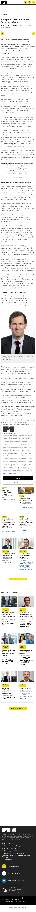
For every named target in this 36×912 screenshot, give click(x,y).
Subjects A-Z (27, 898)
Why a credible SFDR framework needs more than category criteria (8, 652)
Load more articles (18, 579)
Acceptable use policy (8, 901)
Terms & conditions (21, 901)
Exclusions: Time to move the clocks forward (25, 652)
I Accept (18, 478)
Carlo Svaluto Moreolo (26, 563)
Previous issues (6, 898)
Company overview (9, 848)
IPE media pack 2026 (10, 851)
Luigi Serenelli (27, 507)
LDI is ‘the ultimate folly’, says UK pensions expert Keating (8, 491)
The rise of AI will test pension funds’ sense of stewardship (26, 690)
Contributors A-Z (16, 898)
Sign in (10, 30)
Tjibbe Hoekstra (23, 530)
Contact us (6, 843)
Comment (5, 14)
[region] (18, 456)
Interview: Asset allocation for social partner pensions (25, 500)
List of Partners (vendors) (9, 473)
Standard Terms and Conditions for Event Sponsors (16, 856)
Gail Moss (7, 562)
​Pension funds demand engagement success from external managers (26, 521)
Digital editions (8, 859)
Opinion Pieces (5, 609)
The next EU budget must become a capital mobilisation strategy (8, 615)
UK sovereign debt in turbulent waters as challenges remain (8, 555)
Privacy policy (5, 899)
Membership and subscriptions (13, 846)
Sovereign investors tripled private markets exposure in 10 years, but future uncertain (8, 522)
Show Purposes (18, 482)
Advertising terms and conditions (14, 853)
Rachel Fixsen (9, 499)
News (22, 496)
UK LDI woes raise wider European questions (25, 555)
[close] (19, 32)
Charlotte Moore (26, 569)
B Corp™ (17, 903)
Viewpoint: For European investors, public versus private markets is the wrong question (26, 616)
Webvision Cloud (22, 907)
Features (6, 551)
